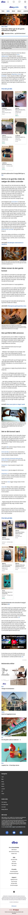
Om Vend (3, 807)
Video (5, 26)
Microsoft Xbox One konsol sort (20, 110)
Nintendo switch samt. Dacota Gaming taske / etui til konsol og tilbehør (20, 137)
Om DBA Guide (4, 804)
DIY (2, 791)
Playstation (14, 74)
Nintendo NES (5, 452)
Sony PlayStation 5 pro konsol (7, 110)
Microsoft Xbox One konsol (7, 137)
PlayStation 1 (4, 465)
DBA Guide (14, 7)
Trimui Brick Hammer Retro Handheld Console (7, 566)
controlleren (14, 202)
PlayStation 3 (4, 473)
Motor (2, 786)
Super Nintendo (5, 458)
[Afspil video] (14, 19)
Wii (7, 447)
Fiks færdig (4, 802)
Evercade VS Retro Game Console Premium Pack (19, 533)
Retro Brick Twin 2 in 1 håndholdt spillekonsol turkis (7, 593)
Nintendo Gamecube (15, 458)
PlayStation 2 (4, 470)
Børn (8, 11)
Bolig (13, 11)
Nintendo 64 (4, 460)
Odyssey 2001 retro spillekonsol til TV (20, 565)
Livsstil (3, 789)
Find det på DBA (6, 89)
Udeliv (19, 11)
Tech (2, 11)
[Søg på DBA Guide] (25, 7)
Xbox (19, 74)
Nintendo (3, 76)
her (19, 617)
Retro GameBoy (6, 539)
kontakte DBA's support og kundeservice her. (15, 827)
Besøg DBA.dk (4, 809)
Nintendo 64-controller (7, 229)
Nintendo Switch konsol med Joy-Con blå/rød (7, 164)
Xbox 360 (4, 487)
